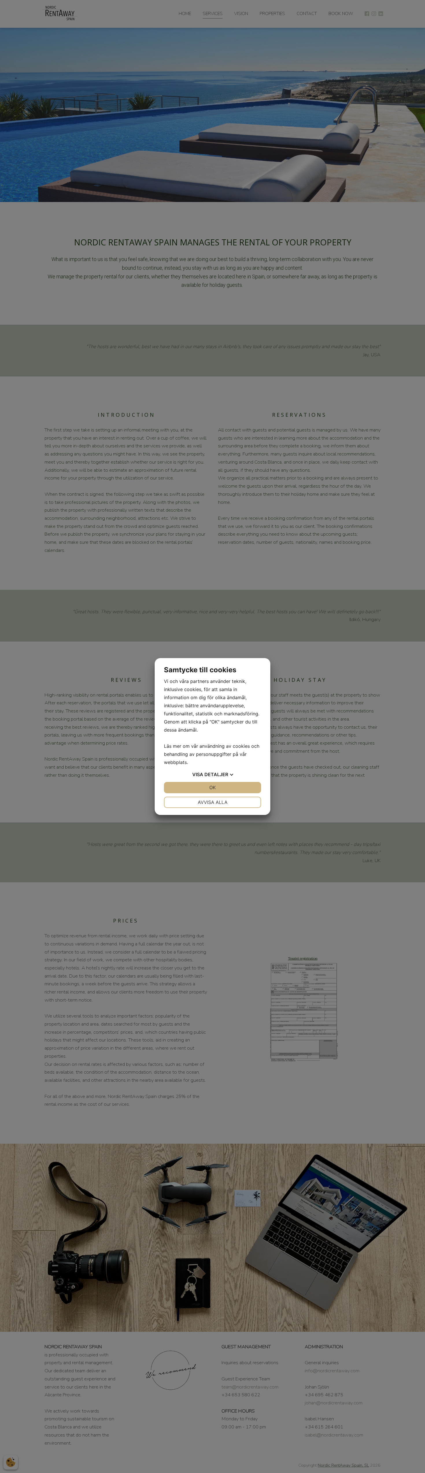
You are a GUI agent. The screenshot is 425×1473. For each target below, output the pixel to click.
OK (212, 787)
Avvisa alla (213, 802)
